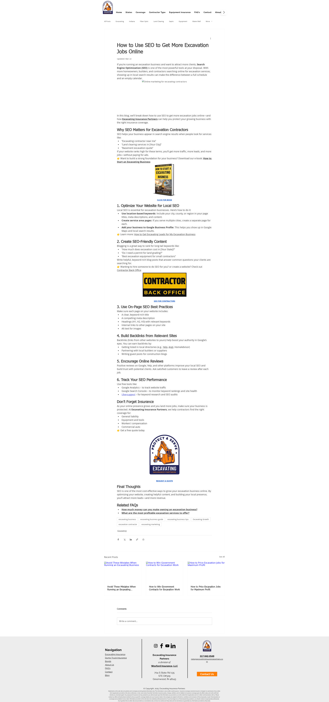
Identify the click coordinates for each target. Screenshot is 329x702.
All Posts (107, 21)
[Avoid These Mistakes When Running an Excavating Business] (122, 572)
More (208, 21)
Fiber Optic (144, 21)
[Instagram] (155, 645)
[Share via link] (137, 539)
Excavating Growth (201, 519)
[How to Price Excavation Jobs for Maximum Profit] (206, 572)
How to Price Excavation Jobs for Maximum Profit (206, 588)
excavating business (127, 519)
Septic (171, 21)
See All (222, 556)
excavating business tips (178, 519)
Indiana (132, 21)
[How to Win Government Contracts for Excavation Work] (164, 572)
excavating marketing (150, 524)
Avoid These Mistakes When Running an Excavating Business (121, 588)
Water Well (196, 21)
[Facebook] (161, 645)
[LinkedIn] (173, 645)
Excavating (120, 21)
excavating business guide (151, 519)
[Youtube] (167, 645)
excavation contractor (128, 524)
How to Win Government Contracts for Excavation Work (164, 588)
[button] (128, 12)
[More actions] (210, 38)
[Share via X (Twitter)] (124, 539)
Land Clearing (158, 21)
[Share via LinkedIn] (131, 539)
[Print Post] (143, 539)
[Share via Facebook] (118, 539)
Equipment (183, 21)
